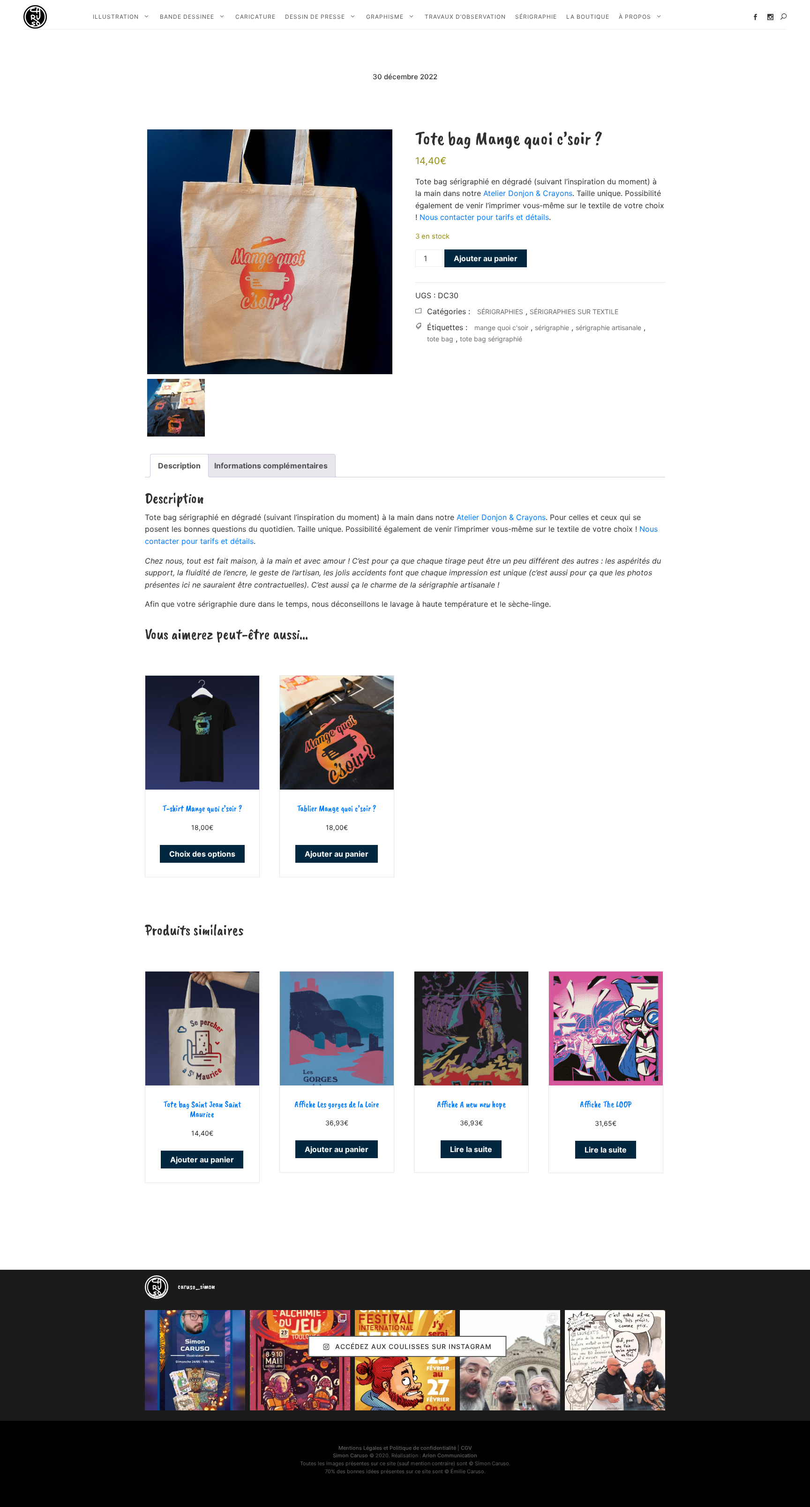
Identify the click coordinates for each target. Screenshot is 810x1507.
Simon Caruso (350, 1455)
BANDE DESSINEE (187, 16)
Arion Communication (449, 1455)
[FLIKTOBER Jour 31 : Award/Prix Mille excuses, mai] (615, 1360)
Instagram (770, 17)
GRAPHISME (385, 16)
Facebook (755, 17)
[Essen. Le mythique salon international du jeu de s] (510, 1360)
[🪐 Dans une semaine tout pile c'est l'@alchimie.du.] (300, 1360)
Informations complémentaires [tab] (271, 465)
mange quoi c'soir (501, 328)
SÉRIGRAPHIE (536, 16)
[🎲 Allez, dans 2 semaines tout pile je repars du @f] (405, 1360)
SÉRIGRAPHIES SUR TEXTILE (574, 312)
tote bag (440, 339)
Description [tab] (179, 465)
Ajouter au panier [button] (336, 854)
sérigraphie (552, 328)
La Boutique (587, 16)
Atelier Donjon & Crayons (527, 193)
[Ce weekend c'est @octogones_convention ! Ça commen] (195, 1360)
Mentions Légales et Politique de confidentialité (397, 1448)
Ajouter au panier (486, 258)
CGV (466, 1448)
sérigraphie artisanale (608, 328)
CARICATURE (255, 16)
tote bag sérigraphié (491, 339)
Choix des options (202, 854)
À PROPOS (635, 16)
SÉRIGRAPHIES (500, 312)
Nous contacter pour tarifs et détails (484, 217)
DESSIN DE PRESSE (315, 16)
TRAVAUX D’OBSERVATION (465, 16)
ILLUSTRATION (116, 16)
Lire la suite (471, 1149)
